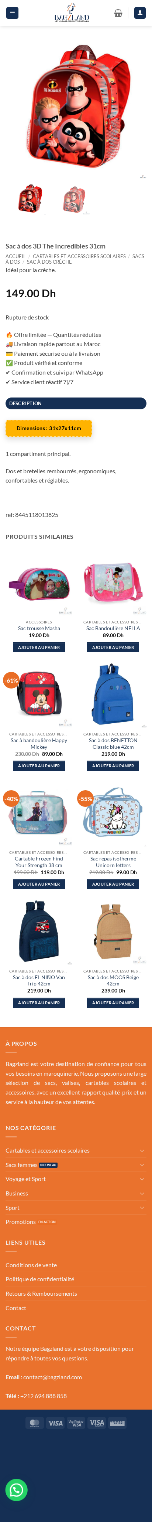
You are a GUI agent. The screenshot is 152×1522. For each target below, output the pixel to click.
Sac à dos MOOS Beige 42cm (113, 980)
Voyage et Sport (26, 1178)
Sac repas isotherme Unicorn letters (113, 862)
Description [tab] (25, 403)
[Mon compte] (140, 13)
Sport (13, 1207)
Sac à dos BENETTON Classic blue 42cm (113, 743)
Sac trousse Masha (39, 628)
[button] (12, 13)
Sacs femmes (22, 1164)
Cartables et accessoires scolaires (79, 256)
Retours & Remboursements (41, 1293)
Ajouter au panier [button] (39, 647)
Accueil (16, 256)
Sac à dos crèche (49, 262)
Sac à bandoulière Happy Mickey (39, 743)
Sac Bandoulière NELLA (113, 628)
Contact (16, 1307)
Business (17, 1193)
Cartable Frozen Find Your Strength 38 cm (39, 862)
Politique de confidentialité (40, 1278)
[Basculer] (142, 1150)
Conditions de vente (31, 1264)
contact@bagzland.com (52, 1376)
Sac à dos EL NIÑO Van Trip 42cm (39, 980)
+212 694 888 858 (43, 1395)
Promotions (21, 1221)
